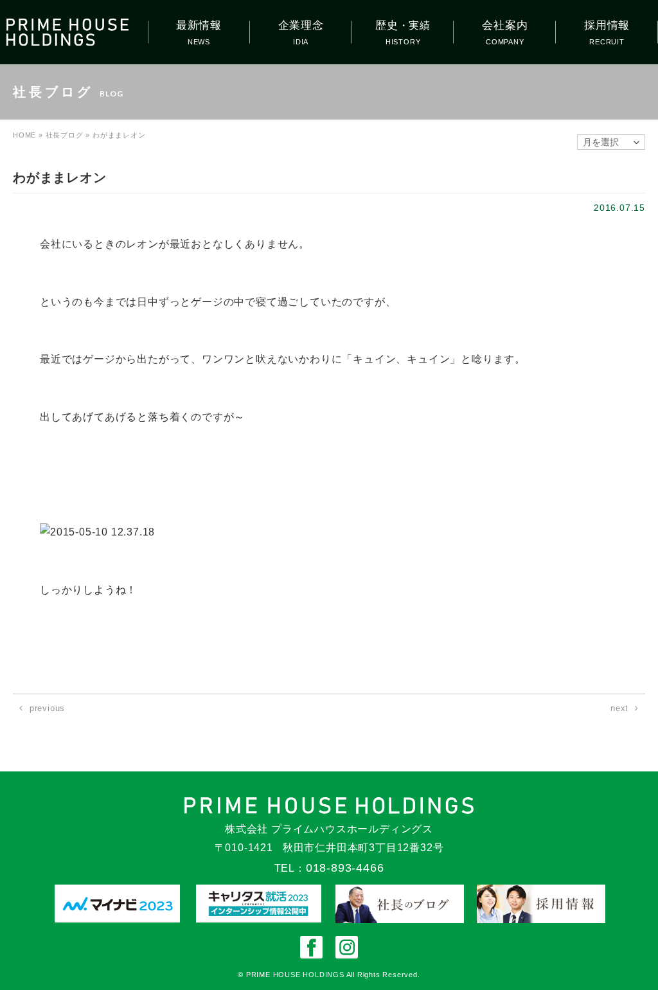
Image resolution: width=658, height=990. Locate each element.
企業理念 (301, 25)
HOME (24, 135)
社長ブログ (65, 135)
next (619, 708)
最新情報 (199, 25)
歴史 (403, 25)
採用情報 (607, 25)
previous (47, 708)
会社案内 (505, 25)
